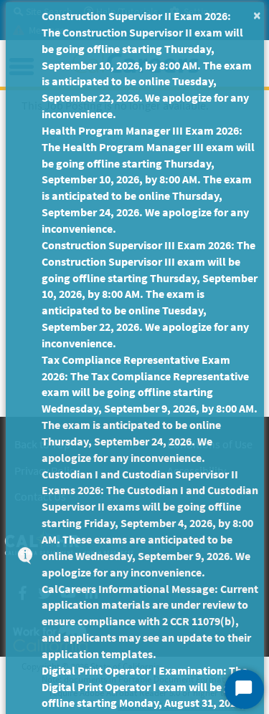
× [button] (257, 15)
